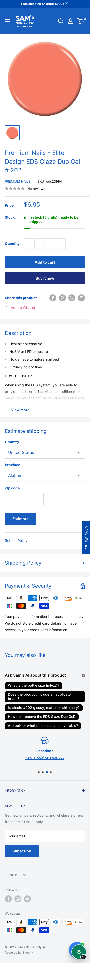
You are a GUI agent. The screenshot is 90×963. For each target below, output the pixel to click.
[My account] (70, 21)
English (13, 875)
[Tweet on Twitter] (72, 297)
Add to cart (45, 262)
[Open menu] (7, 21)
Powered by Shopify (19, 952)
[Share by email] (81, 297)
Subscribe (21, 851)
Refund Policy (16, 540)
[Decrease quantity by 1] (29, 244)
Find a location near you (45, 757)
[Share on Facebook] (53, 297)
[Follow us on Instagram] (18, 898)
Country (12, 442)
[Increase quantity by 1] (60, 244)
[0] (81, 21)
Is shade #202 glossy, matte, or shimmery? (44, 707)
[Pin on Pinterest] (62, 297)
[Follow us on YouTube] (27, 898)
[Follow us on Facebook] (8, 898)
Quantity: (13, 243)
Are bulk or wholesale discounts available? (43, 725)
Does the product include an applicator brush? (40, 696)
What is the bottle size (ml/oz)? (33, 685)
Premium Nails (17, 181)
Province (12, 465)
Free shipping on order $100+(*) (45, 4)
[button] (20, 307)
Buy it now (45, 278)
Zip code (12, 488)
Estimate (20, 518)
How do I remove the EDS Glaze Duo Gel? (42, 716)
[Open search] (61, 21)
